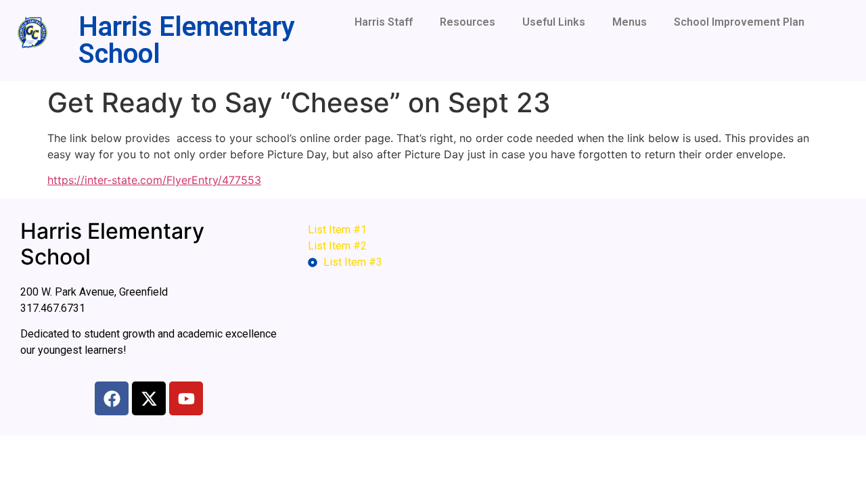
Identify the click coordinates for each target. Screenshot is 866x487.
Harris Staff (384, 22)
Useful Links (553, 22)
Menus (629, 22)
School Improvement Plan (739, 22)
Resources (467, 22)
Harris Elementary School (186, 40)
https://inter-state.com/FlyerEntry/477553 (154, 180)
